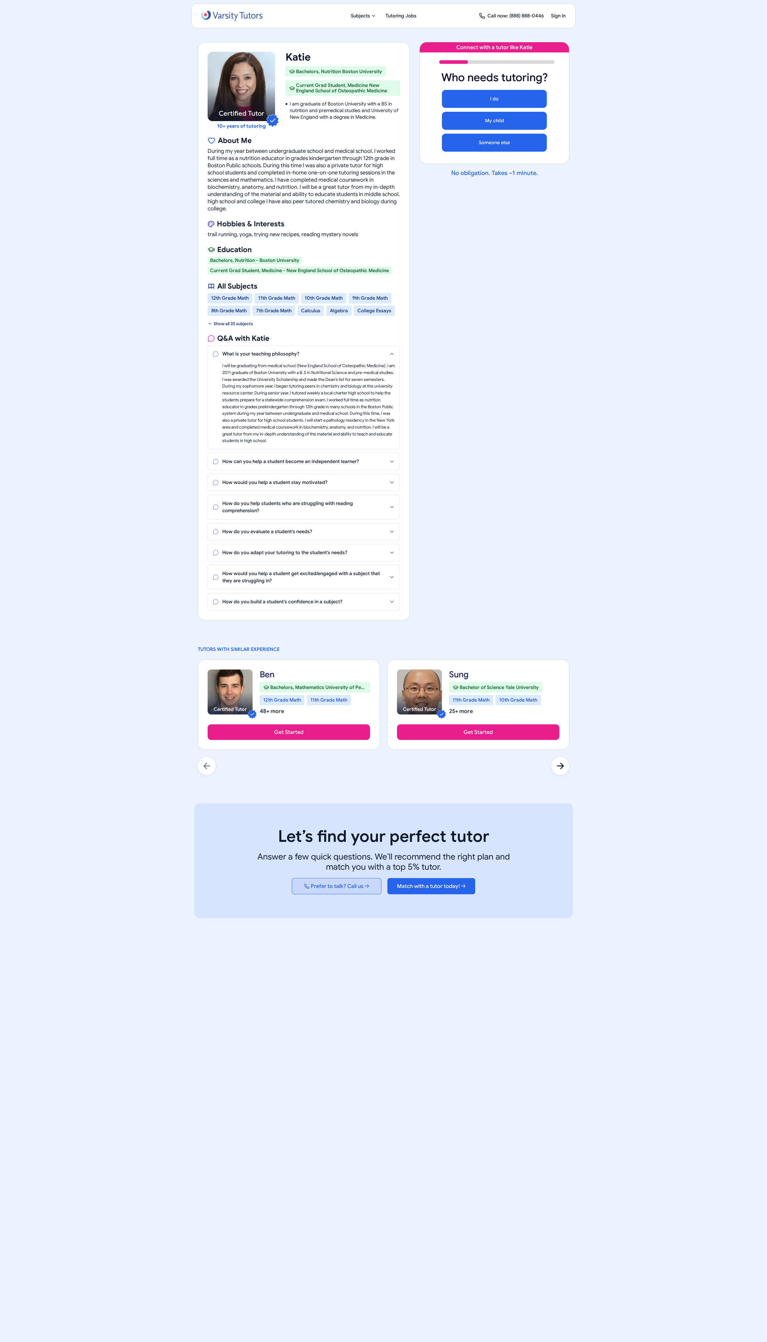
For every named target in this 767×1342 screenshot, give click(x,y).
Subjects (360, 16)
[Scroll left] (207, 766)
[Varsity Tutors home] (231, 16)
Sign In (558, 16)
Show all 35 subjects (233, 323)
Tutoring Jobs (401, 16)
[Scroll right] (560, 766)
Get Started (289, 732)
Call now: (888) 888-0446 (515, 16)
